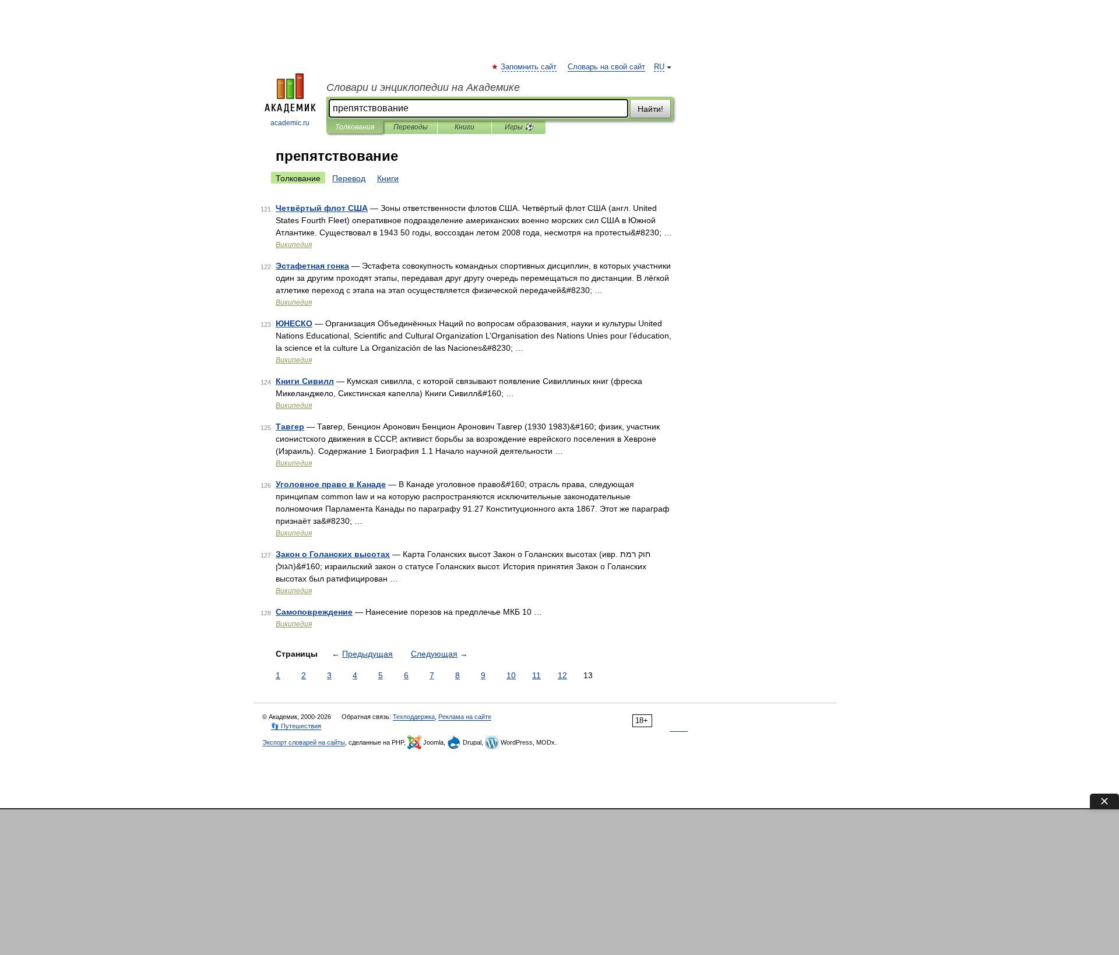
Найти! (650, 109)
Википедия (294, 245)
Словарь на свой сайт (606, 67)
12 (562, 675)
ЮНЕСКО (294, 323)
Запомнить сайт (529, 67)
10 (511, 675)
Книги (464, 127)
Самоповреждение (314, 611)
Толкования (354, 127)
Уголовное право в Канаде (331, 484)
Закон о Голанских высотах (333, 554)
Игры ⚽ (519, 127)
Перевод (348, 178)
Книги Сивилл (305, 381)
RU (659, 67)
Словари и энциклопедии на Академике (423, 87)
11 (536, 675)
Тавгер (290, 426)
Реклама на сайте (464, 716)
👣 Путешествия (296, 726)
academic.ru (289, 123)
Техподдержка (414, 716)
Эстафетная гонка (312, 265)
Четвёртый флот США (322, 208)
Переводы (410, 127)
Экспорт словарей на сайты (303, 742)
